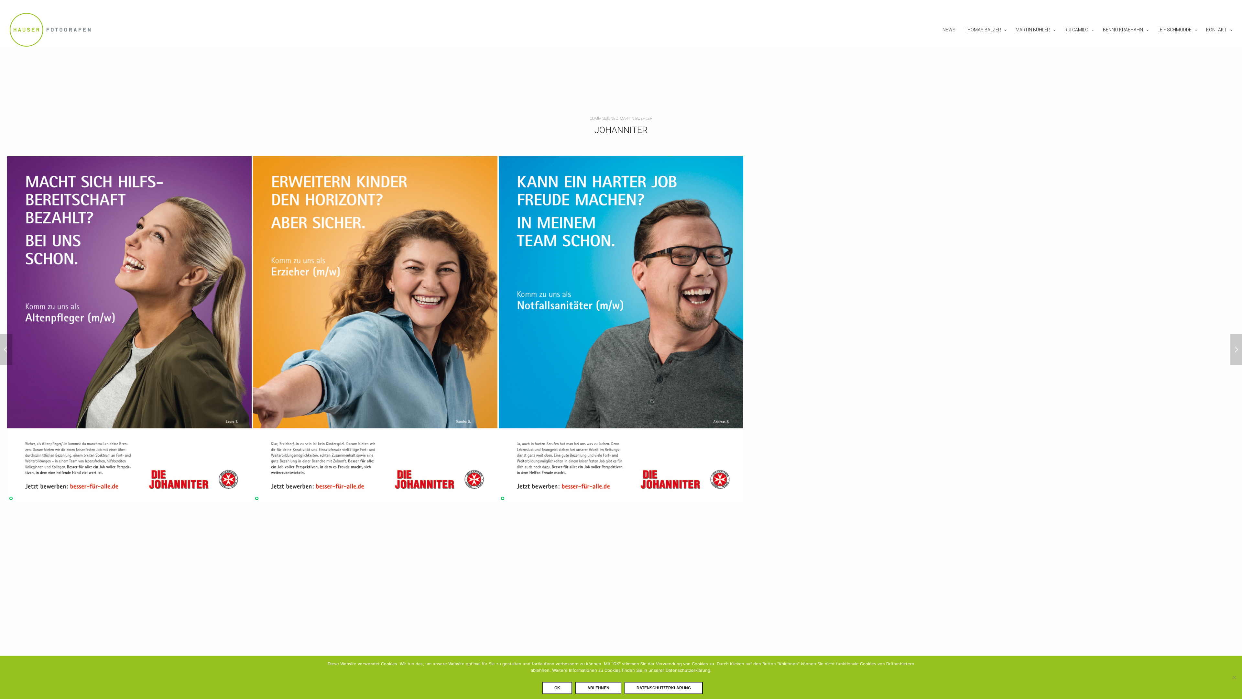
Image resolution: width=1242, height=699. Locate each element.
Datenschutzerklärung (664, 688)
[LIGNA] (6, 349)
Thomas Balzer (982, 29)
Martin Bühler (1033, 29)
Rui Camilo (1076, 29)
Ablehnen (598, 688)
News (948, 29)
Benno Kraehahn (1123, 29)
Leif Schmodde (1175, 29)
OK (557, 688)
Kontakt (1216, 29)
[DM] (1236, 349)
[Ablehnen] (1234, 677)
